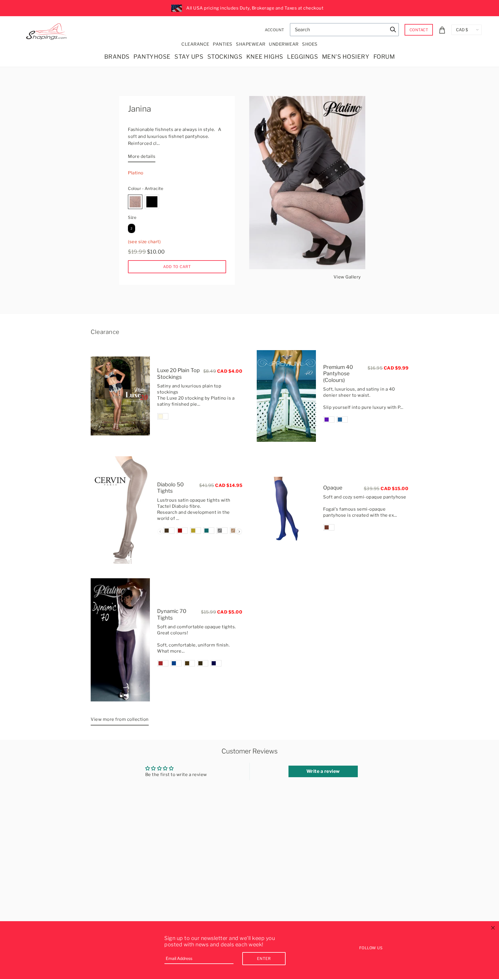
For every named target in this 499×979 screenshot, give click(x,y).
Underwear (284, 44)
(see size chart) (144, 241)
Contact (418, 29)
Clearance (195, 44)
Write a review (323, 771)
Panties (222, 44)
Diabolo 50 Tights (170, 487)
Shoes (310, 44)
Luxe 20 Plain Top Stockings (178, 373)
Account (274, 29)
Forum (384, 56)
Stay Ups (188, 56)
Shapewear (250, 44)
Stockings (225, 56)
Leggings (302, 56)
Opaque (332, 488)
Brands (117, 56)
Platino (136, 173)
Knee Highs (264, 56)
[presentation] (239, 531)
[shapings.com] (47, 30)
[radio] (135, 202)
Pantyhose (152, 56)
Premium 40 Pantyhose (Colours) (338, 373)
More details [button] (141, 156)
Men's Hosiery (346, 56)
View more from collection (120, 719)
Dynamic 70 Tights (171, 614)
